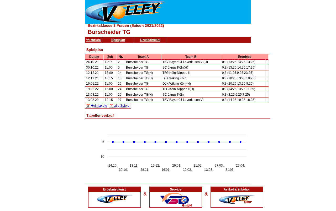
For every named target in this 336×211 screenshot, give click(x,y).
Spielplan (118, 40)
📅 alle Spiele (119, 105)
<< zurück (93, 40)
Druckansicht (150, 40)
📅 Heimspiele (96, 105)
